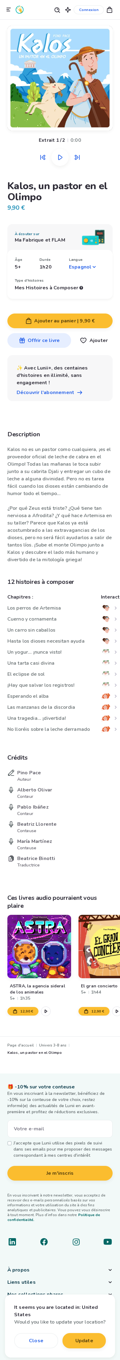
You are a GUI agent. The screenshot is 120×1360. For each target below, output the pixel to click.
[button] (68, 9)
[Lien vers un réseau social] (12, 1242)
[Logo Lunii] (20, 9)
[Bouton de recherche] (56, 9)
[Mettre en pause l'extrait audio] (60, 157)
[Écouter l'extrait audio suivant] (77, 157)
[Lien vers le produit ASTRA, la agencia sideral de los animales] (39, 946)
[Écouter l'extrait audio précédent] (43, 157)
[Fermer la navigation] (8, 9)
